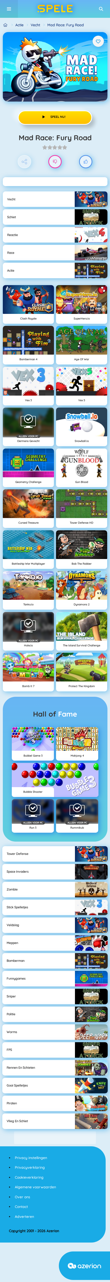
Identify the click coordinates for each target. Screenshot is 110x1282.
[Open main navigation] (9, 9)
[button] (101, 9)
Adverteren (24, 1216)
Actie (19, 25)
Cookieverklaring (29, 1177)
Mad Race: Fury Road (65, 25)
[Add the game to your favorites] (98, 41)
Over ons (22, 1197)
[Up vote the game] (86, 162)
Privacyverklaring (30, 1167)
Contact (21, 1206)
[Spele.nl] (5, 25)
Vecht (35, 25)
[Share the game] (24, 162)
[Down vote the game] (55, 162)
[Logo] (55, 9)
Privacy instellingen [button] (31, 1157)
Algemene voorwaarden (35, 1187)
